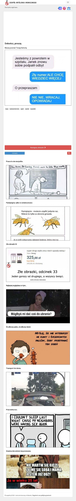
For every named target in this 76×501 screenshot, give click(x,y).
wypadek (33, 109)
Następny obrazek (37, 148)
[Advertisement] (38, 27)
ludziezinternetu (14, 109)
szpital (27, 109)
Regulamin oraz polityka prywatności (42, 495)
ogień (22, 109)
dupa (6, 109)
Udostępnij (14, 153)
